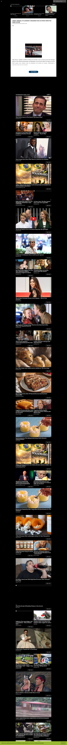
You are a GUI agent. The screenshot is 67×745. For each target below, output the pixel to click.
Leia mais (33, 72)
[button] (13, 25)
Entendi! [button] (63, 743)
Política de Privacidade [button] (39, 743)
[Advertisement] (33, 35)
